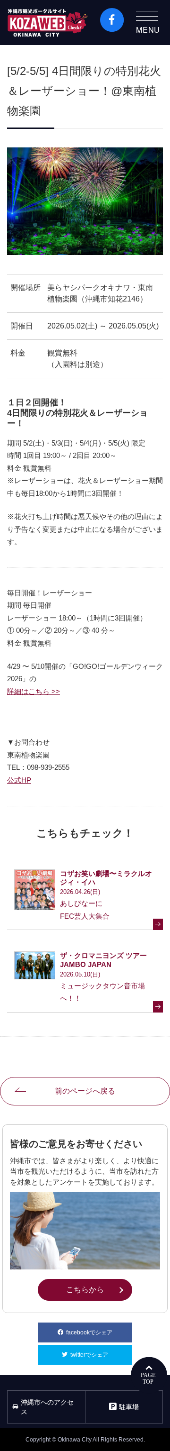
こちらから (99, 1290)
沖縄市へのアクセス (47, 1406)
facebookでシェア (99, 1332)
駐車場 (129, 1407)
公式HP (19, 780)
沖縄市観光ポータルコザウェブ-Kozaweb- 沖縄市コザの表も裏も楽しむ (47, 22)
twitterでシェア (101, 1354)
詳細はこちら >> (33, 691)
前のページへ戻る (85, 1091)
